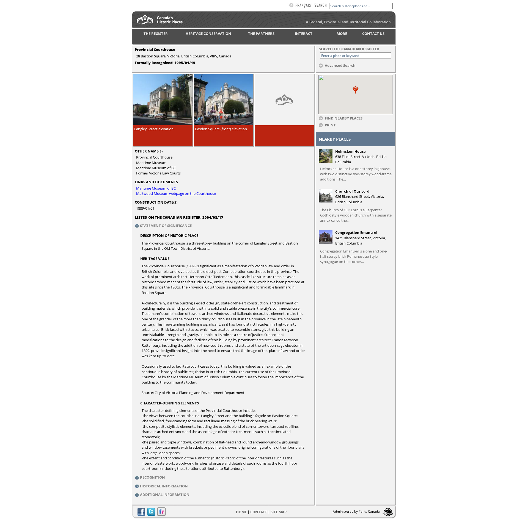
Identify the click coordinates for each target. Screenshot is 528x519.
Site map (279, 511)
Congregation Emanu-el (356, 232)
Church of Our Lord (352, 191)
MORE (342, 33)
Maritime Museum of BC (156, 188)
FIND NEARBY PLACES (343, 118)
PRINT (330, 125)
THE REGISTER (156, 33)
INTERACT (303, 33)
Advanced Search (340, 65)
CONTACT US (373, 33)
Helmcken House (350, 151)
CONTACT (258, 511)
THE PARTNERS (261, 33)
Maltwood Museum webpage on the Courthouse (176, 193)
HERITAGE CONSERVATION (208, 33)
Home (241, 511)
